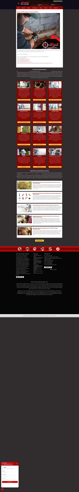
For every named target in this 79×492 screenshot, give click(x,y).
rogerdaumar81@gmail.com (24, 60)
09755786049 (22, 59)
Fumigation (39, 156)
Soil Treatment (24, 133)
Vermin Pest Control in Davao (37, 256)
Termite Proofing (39, 133)
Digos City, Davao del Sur (56, 290)
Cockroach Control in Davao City (37, 259)
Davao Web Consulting (52, 315)
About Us (23, 7)
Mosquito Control (39, 111)
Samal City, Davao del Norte (48, 292)
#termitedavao (41, 63)
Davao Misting (36, 264)
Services (28, 7)
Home (18, 7)
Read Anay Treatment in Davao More (39, 99)
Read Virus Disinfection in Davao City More (55, 99)
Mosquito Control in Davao (38, 257)
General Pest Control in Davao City (38, 267)
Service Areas (34, 7)
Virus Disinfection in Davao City (55, 89)
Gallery (41, 7)
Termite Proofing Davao (38, 261)
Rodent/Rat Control (55, 133)
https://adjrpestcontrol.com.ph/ (25, 61)
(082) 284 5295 (23, 57)
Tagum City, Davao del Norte (34, 290)
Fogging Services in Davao (24, 89)
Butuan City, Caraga (24, 293)
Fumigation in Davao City (38, 265)
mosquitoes (39, 173)
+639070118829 (49, 263)
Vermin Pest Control (24, 111)
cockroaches (49, 71)
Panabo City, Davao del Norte (46, 290)
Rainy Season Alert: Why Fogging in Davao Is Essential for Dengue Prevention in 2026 (45, 229)
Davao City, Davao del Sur (23, 290)
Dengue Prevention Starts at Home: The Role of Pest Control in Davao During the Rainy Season (46, 217)
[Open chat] (2, 489)
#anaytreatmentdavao (48, 63)
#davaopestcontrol (27, 63)
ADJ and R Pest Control (37, 283)
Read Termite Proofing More (39, 144)
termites (24, 173)
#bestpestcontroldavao (35, 63)
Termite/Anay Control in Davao (38, 269)
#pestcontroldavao (20, 63)
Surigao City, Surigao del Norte (34, 293)
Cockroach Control (55, 111)
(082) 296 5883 (50, 260)
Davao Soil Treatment (37, 260)
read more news (39, 240)
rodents (34, 173)
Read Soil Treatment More (24, 144)
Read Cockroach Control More (55, 122)
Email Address (4, 474)
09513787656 (27, 59)
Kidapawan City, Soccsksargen (36, 292)
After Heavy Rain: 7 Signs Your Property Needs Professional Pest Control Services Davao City (46, 183)
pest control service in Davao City (24, 71)
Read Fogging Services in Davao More (24, 99)
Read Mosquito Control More (39, 122)
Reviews (45, 7)
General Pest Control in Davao (55, 156)
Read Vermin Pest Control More (24, 122)
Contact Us (56, 7)
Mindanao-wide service (57, 1)
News (50, 7)
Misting (23, 156)
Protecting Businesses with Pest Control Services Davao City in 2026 (46, 205)
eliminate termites (43, 71)
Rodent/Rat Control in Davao (37, 263)
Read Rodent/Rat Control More (55, 144)
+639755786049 (49, 262)
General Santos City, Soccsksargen (24, 292)
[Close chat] (17, 463)
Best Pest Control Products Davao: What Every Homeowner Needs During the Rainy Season (47, 194)
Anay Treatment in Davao (39, 89)
